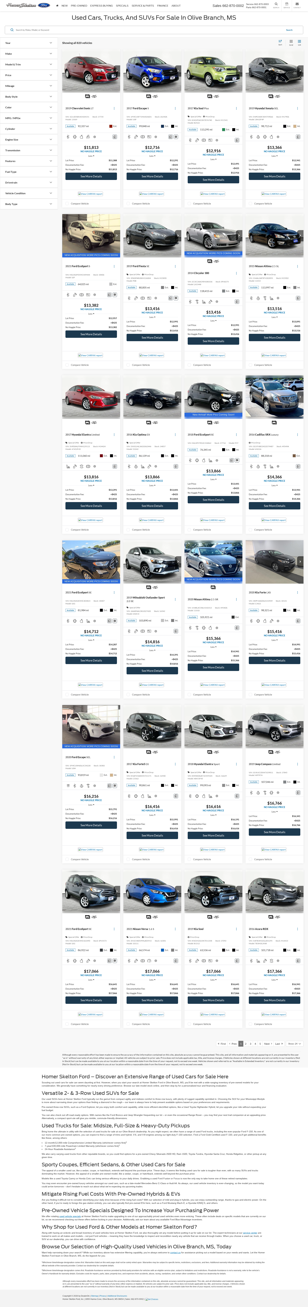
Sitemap (94, 1296)
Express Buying (101, 5)
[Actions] (114, 108)
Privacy (103, 1296)
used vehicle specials (70, 1216)
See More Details (91, 176)
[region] (91, 165)
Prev (233, 1043)
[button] (117, 71)
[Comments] (115, 137)
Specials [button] (122, 5)
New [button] (65, 5)
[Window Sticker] (176, 137)
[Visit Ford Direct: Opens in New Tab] (152, 1299)
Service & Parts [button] (143, 5)
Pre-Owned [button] (79, 5)
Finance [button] (162, 5)
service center (250, 1233)
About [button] (176, 5)
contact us (175, 1252)
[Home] (57, 5)
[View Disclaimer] (95, 136)
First (222, 1043)
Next (267, 1043)
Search (289, 30)
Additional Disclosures (117, 1296)
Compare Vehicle (80, 203)
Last (278, 1043)
